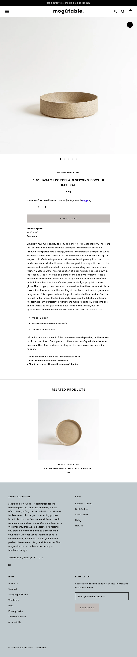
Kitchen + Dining (83, 503)
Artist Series (81, 514)
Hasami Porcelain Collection (63, 364)
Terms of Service (17, 616)
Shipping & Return (18, 594)
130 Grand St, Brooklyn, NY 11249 (25, 557)
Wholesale (13, 599)
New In (79, 525)
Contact (12, 588)
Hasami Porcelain (68, 172)
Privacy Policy (15, 611)
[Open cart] (130, 11)
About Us (13, 583)
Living (78, 520)
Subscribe (87, 607)
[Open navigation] (7, 11)
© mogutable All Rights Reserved (27, 647)
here (77, 356)
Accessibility (14, 622)
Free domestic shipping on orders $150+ (68, 3)
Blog (10, 605)
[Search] (123, 11)
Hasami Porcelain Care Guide (51, 360)
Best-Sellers (81, 509)
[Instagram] (9, 565)
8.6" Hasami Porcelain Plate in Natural (68, 468)
